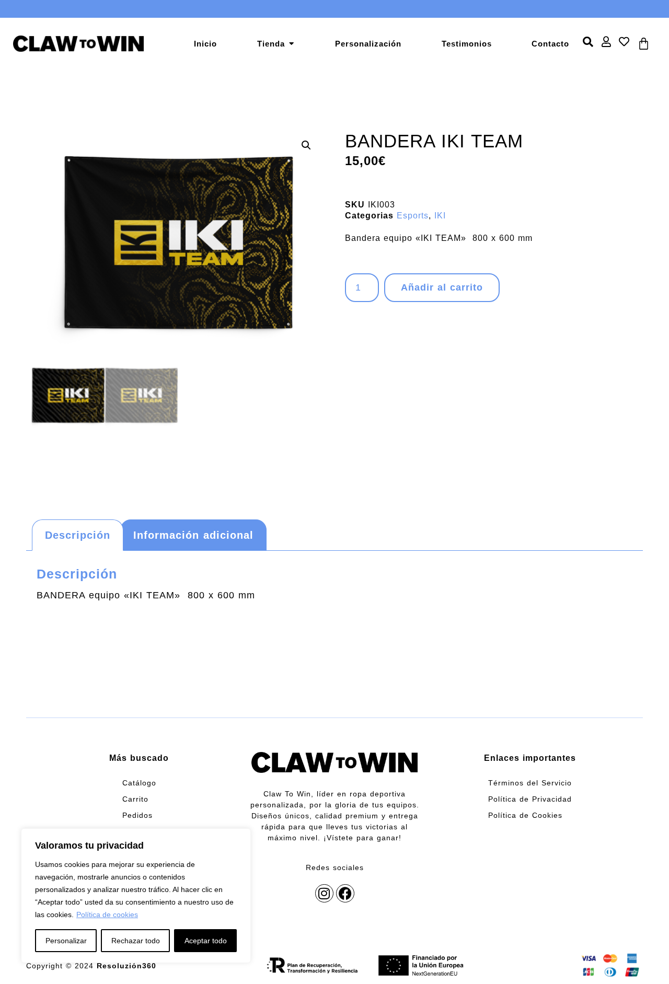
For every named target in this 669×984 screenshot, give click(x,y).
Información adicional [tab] (193, 535)
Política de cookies (107, 914)
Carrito (135, 799)
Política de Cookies (525, 815)
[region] (136, 895)
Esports (413, 215)
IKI (440, 215)
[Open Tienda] (291, 44)
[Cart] (644, 43)
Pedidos (137, 815)
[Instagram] (324, 893)
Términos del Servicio (530, 783)
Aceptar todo (205, 940)
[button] (306, 145)
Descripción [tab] (77, 535)
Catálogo (139, 783)
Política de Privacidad (530, 799)
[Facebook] (345, 893)
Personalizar (66, 940)
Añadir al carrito (442, 287)
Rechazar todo (135, 940)
